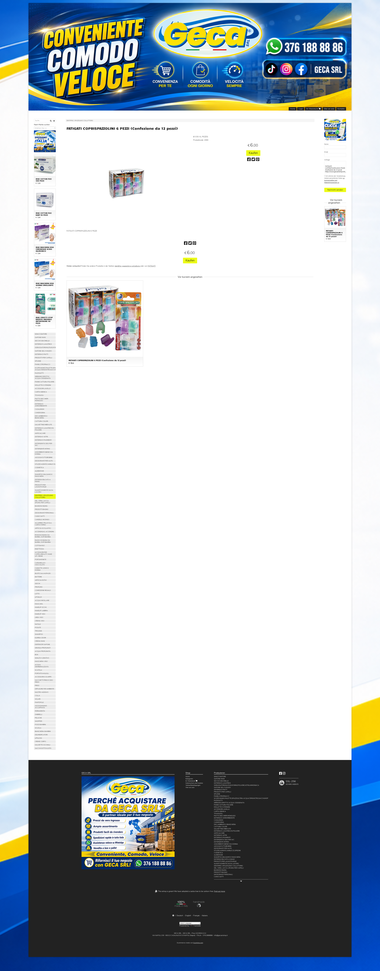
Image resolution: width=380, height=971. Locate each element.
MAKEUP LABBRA (41, 611)
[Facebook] (280, 774)
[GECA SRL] (190, 57)
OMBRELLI (38, 714)
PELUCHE (38, 718)
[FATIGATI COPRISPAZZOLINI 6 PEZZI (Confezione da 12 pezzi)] (126, 183)
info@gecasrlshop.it (221, 935)
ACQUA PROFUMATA (42, 651)
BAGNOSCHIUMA (41, 506)
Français (196, 915)
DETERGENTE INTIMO (42, 449)
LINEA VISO (39, 617)
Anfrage (327, 160)
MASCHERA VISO (41, 661)
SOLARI (37, 699)
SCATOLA (38, 670)
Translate (197, 926)
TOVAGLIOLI (39, 395)
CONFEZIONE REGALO (43, 590)
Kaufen (253, 153)
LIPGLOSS (38, 738)
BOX (36, 655)
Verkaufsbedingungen (193, 785)
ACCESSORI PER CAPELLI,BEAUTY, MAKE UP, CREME (43, 554)
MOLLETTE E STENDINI (43, 385)
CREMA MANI (40, 641)
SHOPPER (38, 721)
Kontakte (341, 109)
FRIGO (37, 685)
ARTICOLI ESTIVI (41, 580)
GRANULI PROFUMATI (42, 648)
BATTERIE (38, 577)
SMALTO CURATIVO (42, 658)
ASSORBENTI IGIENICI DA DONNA (44, 453)
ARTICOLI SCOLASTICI (43, 528)
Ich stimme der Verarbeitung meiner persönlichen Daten (334, 179)
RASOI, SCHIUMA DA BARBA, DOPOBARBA (43, 541)
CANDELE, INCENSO (42, 519)
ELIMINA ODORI (40, 638)
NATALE (38, 624)
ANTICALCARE (40, 433)
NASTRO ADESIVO (41, 692)
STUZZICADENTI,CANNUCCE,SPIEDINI (45, 464)
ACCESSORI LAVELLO (43, 388)
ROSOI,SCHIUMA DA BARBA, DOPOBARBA (43, 536)
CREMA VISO (39, 621)
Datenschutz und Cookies (194, 783)
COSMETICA (39, 467)
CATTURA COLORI (41, 421)
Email (326, 152)
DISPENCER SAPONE (42, 644)
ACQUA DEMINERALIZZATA (42, 666)
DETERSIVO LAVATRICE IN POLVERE (44, 429)
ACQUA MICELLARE (42, 600)
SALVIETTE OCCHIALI (42, 745)
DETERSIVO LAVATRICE (43, 344)
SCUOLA (38, 728)
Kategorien (189, 779)
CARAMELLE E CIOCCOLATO (40, 564)
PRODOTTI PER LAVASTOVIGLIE (40, 486)
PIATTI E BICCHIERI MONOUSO (41, 400)
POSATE (38, 627)
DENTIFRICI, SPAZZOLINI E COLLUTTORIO (79, 121)
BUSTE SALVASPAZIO (43, 573)
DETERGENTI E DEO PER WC (43, 444)
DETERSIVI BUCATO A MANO (43, 481)
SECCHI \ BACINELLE (42, 341)
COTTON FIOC (40, 545)
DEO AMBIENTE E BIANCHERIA (41, 417)
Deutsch (180, 915)
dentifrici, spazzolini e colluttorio (127, 266)
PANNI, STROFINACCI (42, 364)
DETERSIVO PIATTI (41, 354)
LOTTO (37, 594)
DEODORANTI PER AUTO (44, 461)
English (188, 915)
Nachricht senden (335, 189)
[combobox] (45, 128)
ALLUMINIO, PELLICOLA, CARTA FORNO (43, 524)
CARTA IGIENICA (41, 392)
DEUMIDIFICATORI (41, 735)
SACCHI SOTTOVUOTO (43, 748)
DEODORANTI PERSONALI (44, 513)
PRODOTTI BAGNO (41, 509)
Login (301, 109)
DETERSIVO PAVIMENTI (43, 440)
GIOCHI (37, 583)
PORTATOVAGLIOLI (42, 673)
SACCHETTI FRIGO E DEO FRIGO (44, 681)
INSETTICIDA (39, 549)
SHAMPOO (39, 634)
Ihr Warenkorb (312, 109)
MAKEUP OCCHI (40, 607)
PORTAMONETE (40, 559)
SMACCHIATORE (41, 334)
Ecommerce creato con (190, 943)
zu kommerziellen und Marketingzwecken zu (334, 180)
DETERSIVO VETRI (41, 437)
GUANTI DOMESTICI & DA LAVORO (44, 491)
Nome (326, 144)
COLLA (37, 696)
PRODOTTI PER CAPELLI (43, 358)
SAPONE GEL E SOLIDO (43, 351)
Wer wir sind (329, 109)
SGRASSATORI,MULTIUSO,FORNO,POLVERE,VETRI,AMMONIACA (45, 347)
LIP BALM (38, 597)
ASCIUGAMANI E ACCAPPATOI (41, 707)
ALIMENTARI (39, 471)
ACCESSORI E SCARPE (43, 677)
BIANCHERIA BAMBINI (43, 731)
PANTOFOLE (39, 702)
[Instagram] (284, 774)
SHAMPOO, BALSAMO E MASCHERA (43, 475)
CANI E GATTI (40, 516)
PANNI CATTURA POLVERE (44, 382)
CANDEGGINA (40, 413)
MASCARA (39, 604)
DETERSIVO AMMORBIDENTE (41, 405)
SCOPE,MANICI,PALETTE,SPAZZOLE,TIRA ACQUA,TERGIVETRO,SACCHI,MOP (45, 369)
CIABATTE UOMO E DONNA (42, 569)
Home (292, 109)
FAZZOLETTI (39, 373)
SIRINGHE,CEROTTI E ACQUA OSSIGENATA (43, 377)
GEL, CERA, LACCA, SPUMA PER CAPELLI (42, 502)
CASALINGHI (39, 409)
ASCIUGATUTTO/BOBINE (43, 457)
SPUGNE (38, 361)
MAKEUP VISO (40, 614)
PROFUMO (38, 587)
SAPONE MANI (40, 337)
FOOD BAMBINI (40, 724)
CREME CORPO (40, 741)
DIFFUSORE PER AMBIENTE (44, 689)
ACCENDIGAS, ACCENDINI (44, 532)
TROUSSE (38, 631)
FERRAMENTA (40, 711)
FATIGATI (152, 266)
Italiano (205, 915)
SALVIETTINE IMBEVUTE (43, 425)
